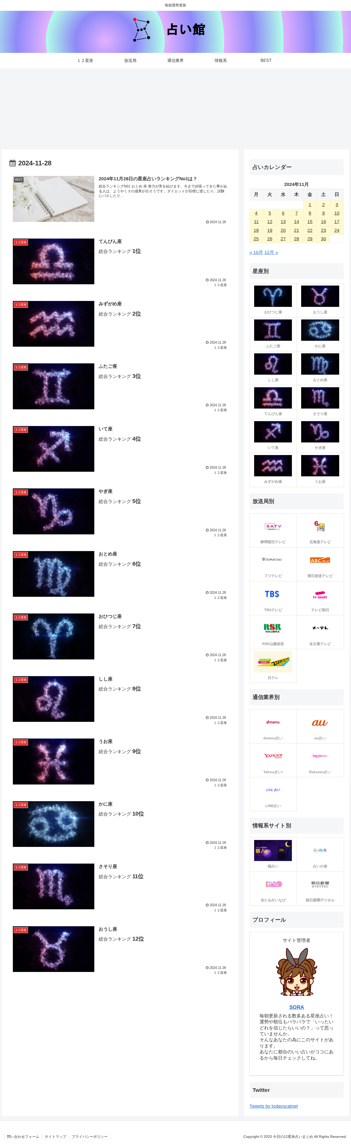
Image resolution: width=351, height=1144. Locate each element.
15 (309, 221)
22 (309, 230)
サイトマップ (55, 1136)
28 (296, 238)
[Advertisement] (175, 107)
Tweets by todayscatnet (274, 1106)
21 (296, 230)
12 (269, 221)
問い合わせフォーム (23, 1136)
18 (256, 230)
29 (309, 238)
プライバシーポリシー (90, 1136)
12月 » (271, 252)
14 (296, 221)
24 (336, 230)
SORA (296, 1007)
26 (269, 238)
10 (336, 213)
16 (323, 221)
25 (256, 238)
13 (283, 221)
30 (323, 238)
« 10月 (256, 252)
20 (283, 230)
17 (336, 221)
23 (323, 230)
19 (269, 230)
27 (283, 238)
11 (256, 221)
